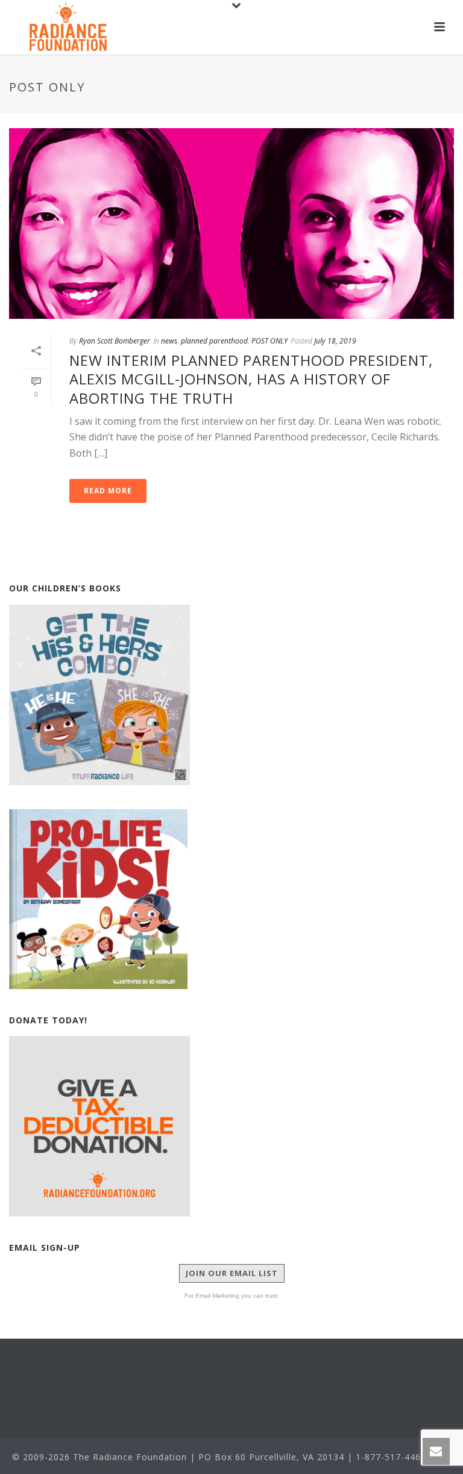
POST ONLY (269, 341)
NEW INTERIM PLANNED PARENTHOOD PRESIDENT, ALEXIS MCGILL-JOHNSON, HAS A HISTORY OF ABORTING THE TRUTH (251, 378)
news (169, 341)
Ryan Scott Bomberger (114, 341)
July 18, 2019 (335, 341)
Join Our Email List (232, 1273)
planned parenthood (214, 341)
